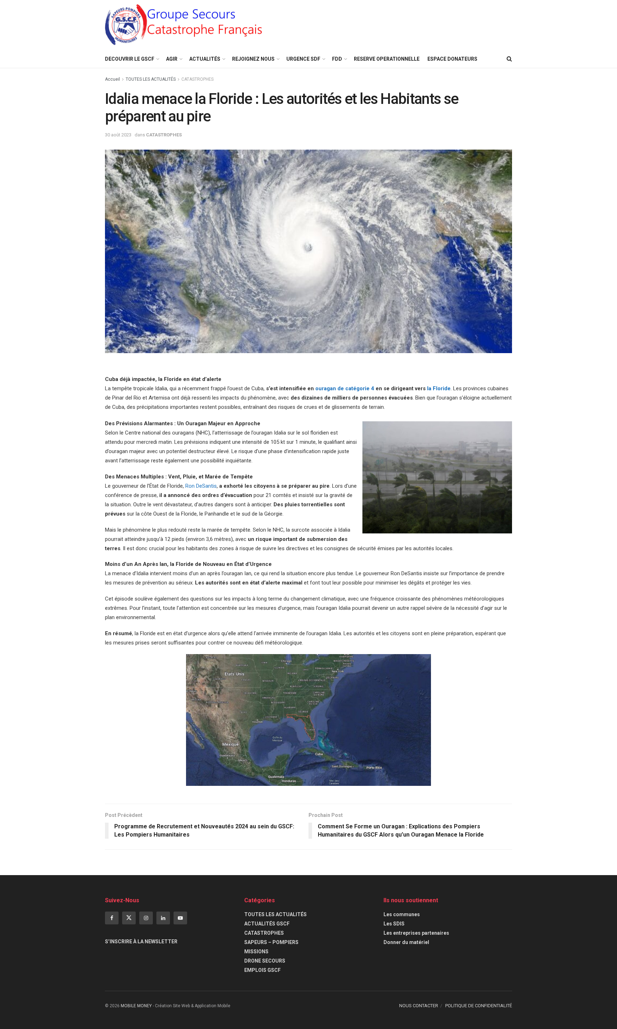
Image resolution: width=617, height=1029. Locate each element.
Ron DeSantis (201, 486)
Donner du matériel (406, 942)
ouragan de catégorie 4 (344, 388)
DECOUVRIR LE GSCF (129, 59)
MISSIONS (256, 951)
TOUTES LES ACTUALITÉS (151, 79)
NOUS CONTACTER (418, 1005)
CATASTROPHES (197, 79)
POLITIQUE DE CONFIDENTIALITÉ (478, 1005)
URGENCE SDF (303, 59)
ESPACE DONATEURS (452, 59)
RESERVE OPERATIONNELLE (387, 59)
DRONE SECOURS (264, 961)
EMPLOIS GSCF (262, 970)
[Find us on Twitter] (129, 918)
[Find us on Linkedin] (163, 918)
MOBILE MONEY (136, 1005)
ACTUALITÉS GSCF (267, 924)
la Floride (439, 388)
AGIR (171, 59)
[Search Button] (509, 59)
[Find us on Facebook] (112, 918)
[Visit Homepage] (183, 25)
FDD (337, 59)
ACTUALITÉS (204, 59)
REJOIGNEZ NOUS (253, 59)
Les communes (401, 914)
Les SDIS (394, 924)
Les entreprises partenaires (416, 933)
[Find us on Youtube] (180, 918)
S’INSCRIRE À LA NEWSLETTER (141, 941)
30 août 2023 (118, 134)
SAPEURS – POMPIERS (271, 942)
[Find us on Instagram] (146, 918)
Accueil (112, 79)
